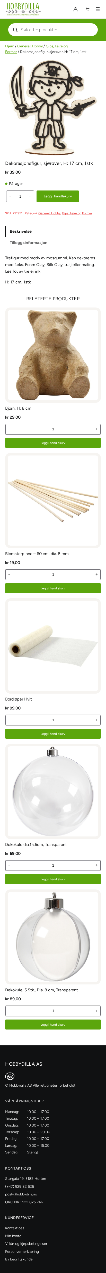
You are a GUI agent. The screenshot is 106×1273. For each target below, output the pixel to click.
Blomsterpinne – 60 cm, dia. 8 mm (37, 553)
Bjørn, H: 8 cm (18, 408)
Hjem (9, 46)
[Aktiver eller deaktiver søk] (53, 29)
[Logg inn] (75, 9)
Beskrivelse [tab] (21, 231)
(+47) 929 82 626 (19, 1186)
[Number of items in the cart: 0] (87, 9)
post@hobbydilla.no (21, 1194)
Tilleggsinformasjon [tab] (28, 242)
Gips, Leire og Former (77, 213)
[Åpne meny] (98, 9)
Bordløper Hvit (18, 699)
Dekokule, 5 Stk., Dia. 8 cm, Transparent (41, 990)
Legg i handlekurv (58, 196)
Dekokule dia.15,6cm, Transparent (36, 844)
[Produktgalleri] (53, 107)
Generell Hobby (30, 46)
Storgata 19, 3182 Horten (25, 1178)
